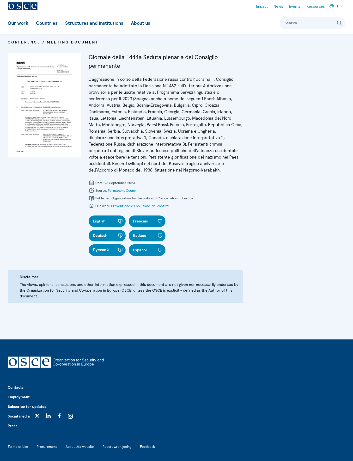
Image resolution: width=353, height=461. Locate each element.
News (278, 6)
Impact (262, 6)
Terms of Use (18, 446)
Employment (19, 397)
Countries (46, 23)
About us (140, 23)
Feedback (147, 446)
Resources (315, 6)
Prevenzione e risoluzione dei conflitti (140, 206)
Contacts (16, 387)
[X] (37, 415)
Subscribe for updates (27, 406)
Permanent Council (122, 190)
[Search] (339, 23)
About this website (80, 446)
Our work (18, 23)
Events (295, 6)
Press (13, 425)
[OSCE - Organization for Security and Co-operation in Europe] (22, 6)
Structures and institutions (94, 23)
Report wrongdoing (117, 446)
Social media (19, 416)
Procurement (47, 446)
